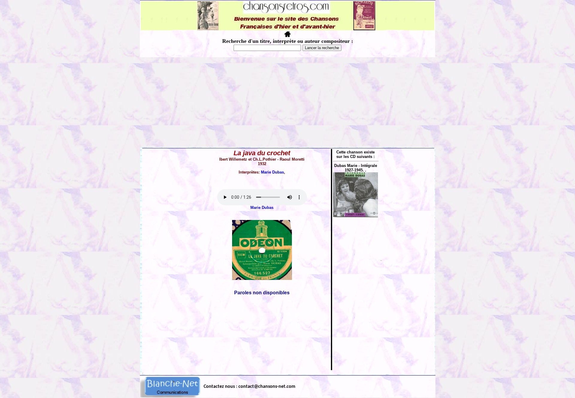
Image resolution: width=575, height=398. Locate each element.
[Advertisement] (287, 102)
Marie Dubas (272, 172)
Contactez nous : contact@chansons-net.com (249, 386)
